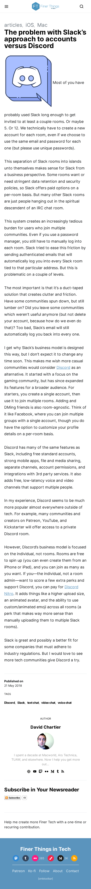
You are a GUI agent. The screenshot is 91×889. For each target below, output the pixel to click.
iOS (30, 25)
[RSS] (74, 858)
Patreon (18, 871)
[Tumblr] (25, 858)
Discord (9, 702)
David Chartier (45, 727)
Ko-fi (32, 871)
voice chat (65, 702)
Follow (44, 871)
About (58, 871)
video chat (48, 702)
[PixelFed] (51, 858)
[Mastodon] (16, 858)
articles (13, 25)
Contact (72, 871)
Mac (42, 25)
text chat (33, 702)
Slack (21, 702)
